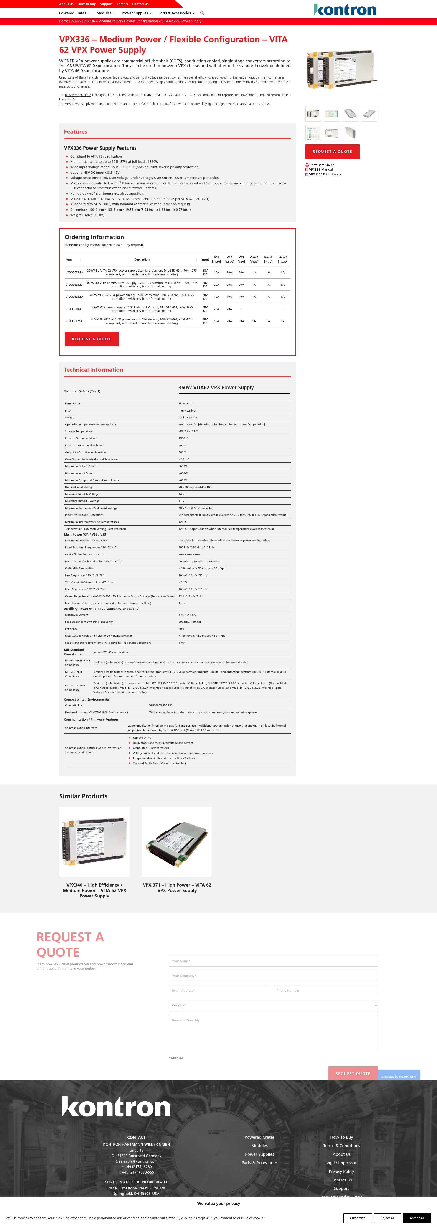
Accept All (417, 1218)
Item (68, 259)
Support (106, 4)
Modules (104, 13)
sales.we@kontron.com (138, 1161)
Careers (122, 4)
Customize (358, 1218)
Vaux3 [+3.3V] (282, 259)
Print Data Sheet (321, 165)
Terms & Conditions (341, 1145)
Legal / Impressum (342, 1162)
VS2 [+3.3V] (229, 259)
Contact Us (140, 4)
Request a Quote (92, 339)
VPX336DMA (74, 272)
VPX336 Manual (320, 170)
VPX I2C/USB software (324, 174)
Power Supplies (135, 13)
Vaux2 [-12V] (268, 259)
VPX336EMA (74, 321)
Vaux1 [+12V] (254, 259)
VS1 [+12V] (216, 259)
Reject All (388, 1218)
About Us (66, 4)
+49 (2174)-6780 (138, 1166)
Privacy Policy (341, 1171)
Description (142, 259)
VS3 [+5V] (241, 259)
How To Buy (87, 4)
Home (63, 21)
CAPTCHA (176, 1058)
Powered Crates (72, 13)
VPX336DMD (74, 296)
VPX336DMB (74, 284)
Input (205, 259)
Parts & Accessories (174, 13)
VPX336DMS (74, 309)
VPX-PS (76, 21)
